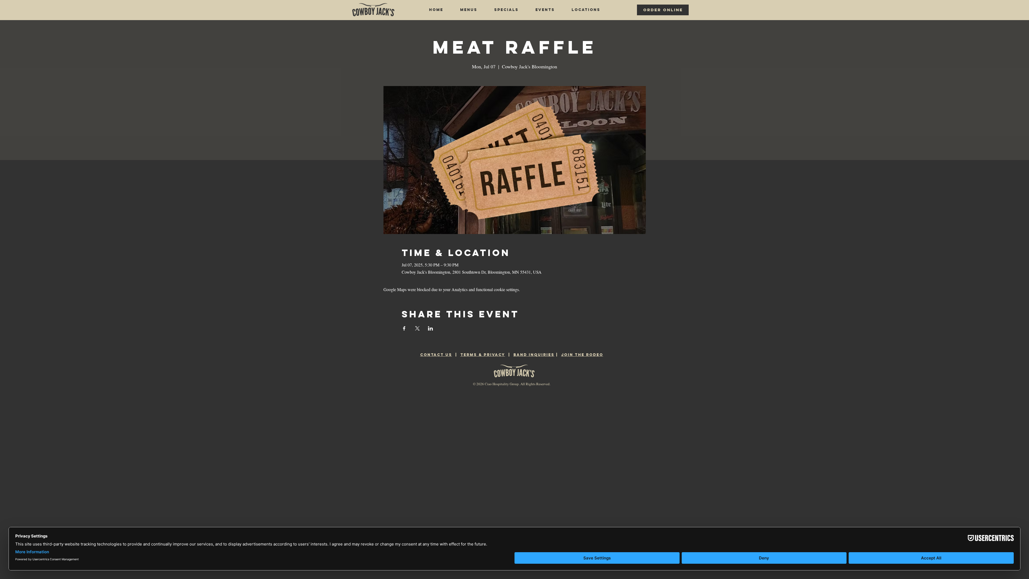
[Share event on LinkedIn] (430, 328)
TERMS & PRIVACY (482, 354)
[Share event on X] (417, 328)
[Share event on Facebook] (404, 328)
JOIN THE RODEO (582, 354)
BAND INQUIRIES (533, 354)
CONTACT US (436, 354)
